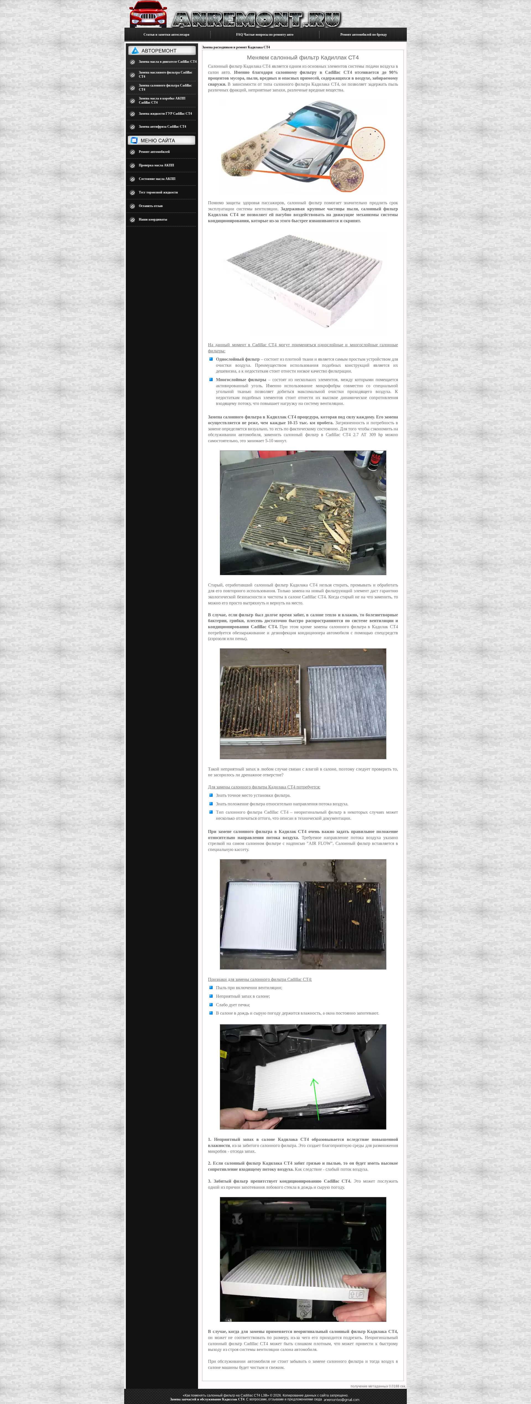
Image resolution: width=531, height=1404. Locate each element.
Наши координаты (153, 219)
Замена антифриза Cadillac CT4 (162, 127)
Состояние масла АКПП (157, 179)
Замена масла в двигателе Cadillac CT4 (168, 62)
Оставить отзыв (151, 206)
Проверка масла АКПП (156, 165)
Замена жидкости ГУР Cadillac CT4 (165, 114)
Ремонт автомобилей (154, 152)
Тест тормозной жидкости (158, 192)
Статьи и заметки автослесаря (166, 34)
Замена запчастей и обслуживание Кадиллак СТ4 (207, 1399)
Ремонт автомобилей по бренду (363, 34)
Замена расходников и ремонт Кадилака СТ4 (236, 47)
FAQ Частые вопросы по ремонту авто (264, 34)
